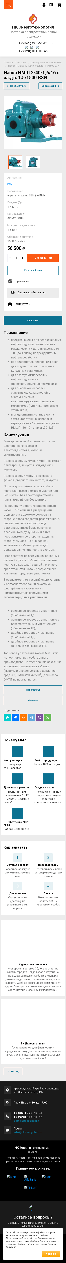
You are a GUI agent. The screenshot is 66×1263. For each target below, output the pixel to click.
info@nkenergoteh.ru (28, 1132)
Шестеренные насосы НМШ (46, 62)
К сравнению (21, 281)
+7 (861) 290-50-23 (33, 43)
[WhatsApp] (47, 717)
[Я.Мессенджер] (7, 717)
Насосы (21, 62)
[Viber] (39, 717)
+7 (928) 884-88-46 (33, 51)
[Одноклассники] (23, 717)
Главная (8, 62)
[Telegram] (31, 717)
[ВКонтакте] (15, 717)
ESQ (9, 184)
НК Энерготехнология (33, 27)
